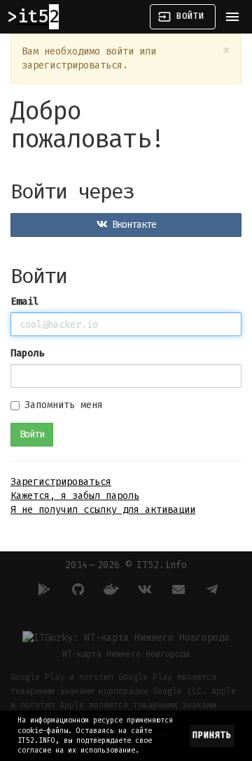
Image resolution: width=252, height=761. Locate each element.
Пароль (27, 353)
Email (24, 301)
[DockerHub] (109, 589)
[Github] (75, 589)
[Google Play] (42, 589)
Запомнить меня (63, 405)
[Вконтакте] (143, 589)
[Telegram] (210, 589)
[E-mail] (176, 589)
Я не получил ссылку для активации (102, 510)
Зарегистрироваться (60, 482)
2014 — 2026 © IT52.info (126, 565)
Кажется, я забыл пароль (74, 496)
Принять (212, 735)
